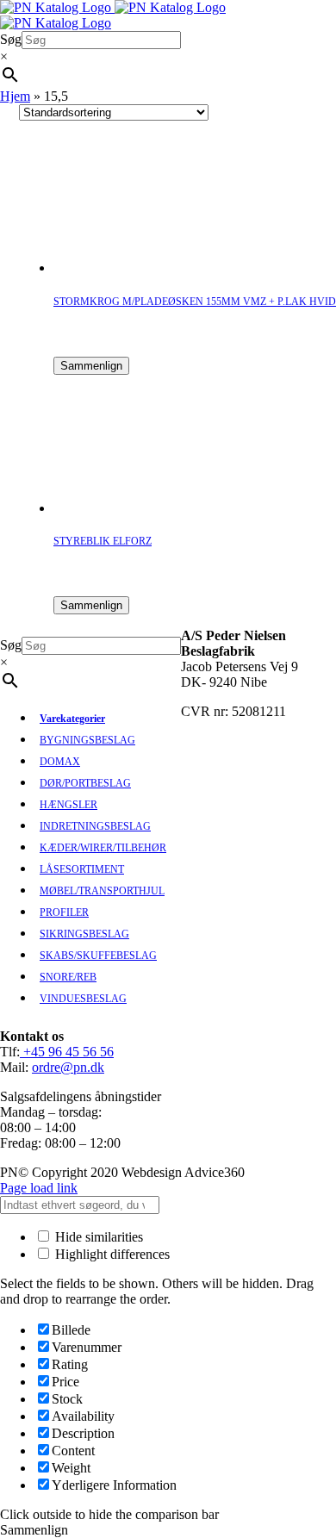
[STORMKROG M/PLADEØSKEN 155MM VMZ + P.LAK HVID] (122, 267)
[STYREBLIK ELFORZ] (122, 508)
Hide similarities (97, 1237)
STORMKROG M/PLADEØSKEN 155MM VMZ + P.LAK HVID (194, 302)
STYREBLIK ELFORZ (102, 541)
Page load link (39, 1187)
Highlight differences (111, 1254)
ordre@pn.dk (68, 1067)
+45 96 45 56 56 (67, 1051)
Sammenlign (91, 365)
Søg (11, 39)
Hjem (15, 96)
